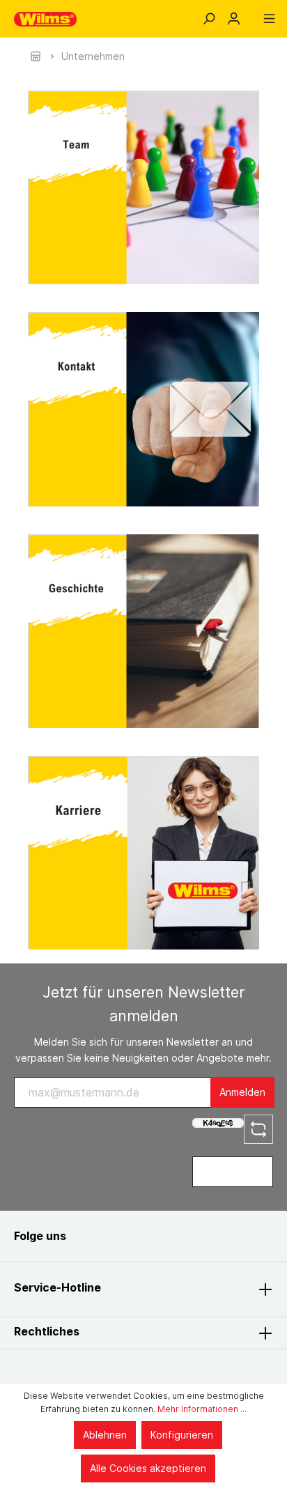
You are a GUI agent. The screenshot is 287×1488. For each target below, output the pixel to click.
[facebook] (92, 1236)
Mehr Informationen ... (202, 1409)
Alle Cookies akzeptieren (148, 1468)
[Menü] (269, 19)
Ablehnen (105, 1435)
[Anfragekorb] (251, 14)
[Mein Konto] (234, 19)
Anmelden (242, 1092)
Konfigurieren (181, 1435)
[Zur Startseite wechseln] (45, 19)
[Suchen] (208, 19)
